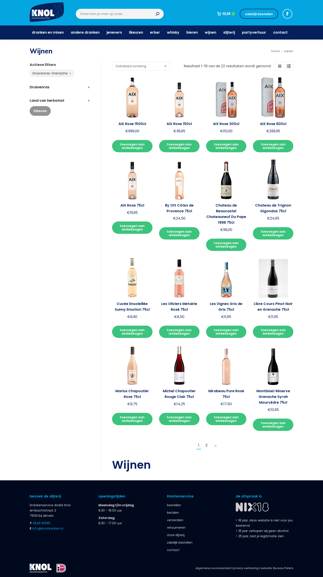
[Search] (157, 14)
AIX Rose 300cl (226, 123)
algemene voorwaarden (213, 568)
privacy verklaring (245, 568)
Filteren (40, 111)
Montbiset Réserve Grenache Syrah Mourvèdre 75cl (273, 396)
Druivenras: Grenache (50, 73)
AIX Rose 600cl (273, 123)
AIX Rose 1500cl (132, 123)
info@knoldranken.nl (47, 528)
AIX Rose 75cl (132, 205)
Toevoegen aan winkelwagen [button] (132, 146)
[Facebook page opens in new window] (287, 14)
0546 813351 (42, 523)
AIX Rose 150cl (179, 123)
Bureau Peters (283, 568)
